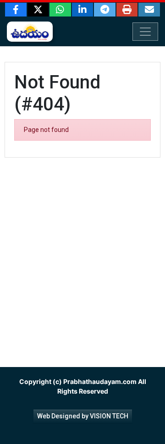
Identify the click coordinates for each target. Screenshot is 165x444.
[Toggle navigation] (145, 31)
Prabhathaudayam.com (100, 381)
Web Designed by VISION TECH (82, 416)
